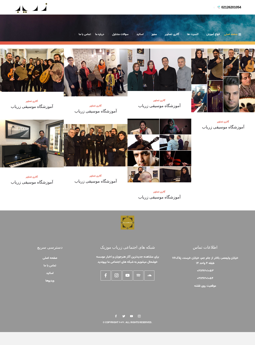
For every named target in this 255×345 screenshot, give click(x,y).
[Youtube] (131, 316)
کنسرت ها (192, 34)
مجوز (154, 34)
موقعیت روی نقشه (205, 286)
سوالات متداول (120, 34)
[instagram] (139, 316)
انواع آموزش (213, 34)
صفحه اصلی (230, 34)
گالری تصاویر (172, 34)
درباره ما (99, 34)
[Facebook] (116, 316)
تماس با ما (85, 34)
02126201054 (231, 7)
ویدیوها (49, 281)
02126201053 (205, 271)
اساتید (139, 34)
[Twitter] (123, 316)
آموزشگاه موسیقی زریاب (32, 106)
